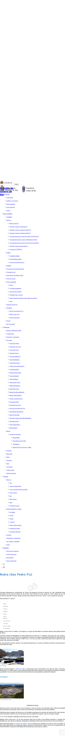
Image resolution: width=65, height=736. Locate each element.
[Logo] (11, 192)
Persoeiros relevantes (15, 434)
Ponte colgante (13, 492)
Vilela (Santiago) (13, 427)
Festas (8, 544)
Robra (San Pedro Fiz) (15, 405)
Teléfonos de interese (12, 304)
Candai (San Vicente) (15, 362)
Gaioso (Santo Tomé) (15, 382)
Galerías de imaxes (11, 473)
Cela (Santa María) (14, 369)
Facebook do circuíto (32, 705)
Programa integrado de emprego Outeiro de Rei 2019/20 (24, 242)
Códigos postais (10, 470)
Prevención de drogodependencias (15, 268)
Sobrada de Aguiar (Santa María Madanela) (20, 418)
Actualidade (9, 216)
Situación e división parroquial (13, 330)
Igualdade (8, 265)
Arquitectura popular (15, 528)
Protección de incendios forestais (14, 275)
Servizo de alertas (10, 278)
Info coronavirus (10, 324)
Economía (8, 450)
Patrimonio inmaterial (15, 531)
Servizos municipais (11, 281)
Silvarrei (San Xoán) (14, 414)
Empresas (6, 548)
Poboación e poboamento (12, 337)
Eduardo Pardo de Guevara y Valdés (22, 447)
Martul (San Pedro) (14, 388)
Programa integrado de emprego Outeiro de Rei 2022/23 (24, 236)
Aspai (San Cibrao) (14, 353)
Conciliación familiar (15, 255)
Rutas (11, 502)
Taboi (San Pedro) (14, 421)
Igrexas (11, 515)
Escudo (8, 210)
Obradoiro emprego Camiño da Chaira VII (20, 229)
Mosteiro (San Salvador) (16, 395)
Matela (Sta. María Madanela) (17, 392)
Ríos (11, 483)
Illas (10, 496)
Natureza (8, 479)
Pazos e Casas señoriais (15, 525)
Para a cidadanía (7, 213)
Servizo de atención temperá (17, 262)
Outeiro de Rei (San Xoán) (16, 398)
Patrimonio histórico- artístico (13, 508)
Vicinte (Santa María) (15, 424)
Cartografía (9, 466)
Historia (8, 431)
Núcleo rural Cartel (14, 314)
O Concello (6, 194)
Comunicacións (10, 333)
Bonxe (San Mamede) (15, 356)
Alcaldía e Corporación (12, 200)
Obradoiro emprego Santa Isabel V (18, 226)
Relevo (8, 457)
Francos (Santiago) (14, 375)
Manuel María (16, 437)
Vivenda (8, 320)
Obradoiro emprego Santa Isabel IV (19, 246)
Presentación (9, 197)
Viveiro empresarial (11, 560)
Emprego (8, 220)
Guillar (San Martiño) (15, 385)
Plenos (11, 285)
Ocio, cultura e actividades (13, 541)
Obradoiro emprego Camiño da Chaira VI (20, 233)
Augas (11, 301)
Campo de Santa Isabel (15, 486)
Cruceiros (12, 521)
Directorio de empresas (12, 551)
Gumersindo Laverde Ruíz (19, 440)
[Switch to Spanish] (4, 567)
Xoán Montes (16, 444)
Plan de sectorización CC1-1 (16, 311)
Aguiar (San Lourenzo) (15, 346)
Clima (7, 463)
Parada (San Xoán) (14, 401)
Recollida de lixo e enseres (16, 294)
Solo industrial (9, 557)
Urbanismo (9, 307)
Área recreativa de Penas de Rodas (18, 489)
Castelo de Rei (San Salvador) (17, 366)
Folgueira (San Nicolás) (15, 372)
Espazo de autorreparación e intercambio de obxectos (23, 298)
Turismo (5, 476)
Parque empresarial (15, 317)
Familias (8, 252)
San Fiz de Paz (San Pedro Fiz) (17, 408)
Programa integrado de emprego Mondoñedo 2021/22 (23, 239)
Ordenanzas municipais (15, 288)
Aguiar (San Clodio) (14, 343)
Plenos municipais (10, 204)
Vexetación (9, 460)
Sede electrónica (10, 207)
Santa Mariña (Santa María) (16, 411)
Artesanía (8, 534)
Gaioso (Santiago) (14, 379)
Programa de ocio (10, 272)
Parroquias (9, 340)
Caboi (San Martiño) (15, 359)
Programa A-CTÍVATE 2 (16, 249)
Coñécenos (6, 327)
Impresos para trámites (15, 291)
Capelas (11, 518)
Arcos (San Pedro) (14, 349)
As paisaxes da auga (14, 505)
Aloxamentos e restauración (13, 538)
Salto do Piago (13, 499)
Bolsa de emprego (14, 223)
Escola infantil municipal (15, 259)
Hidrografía (9, 453)
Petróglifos (12, 512)
